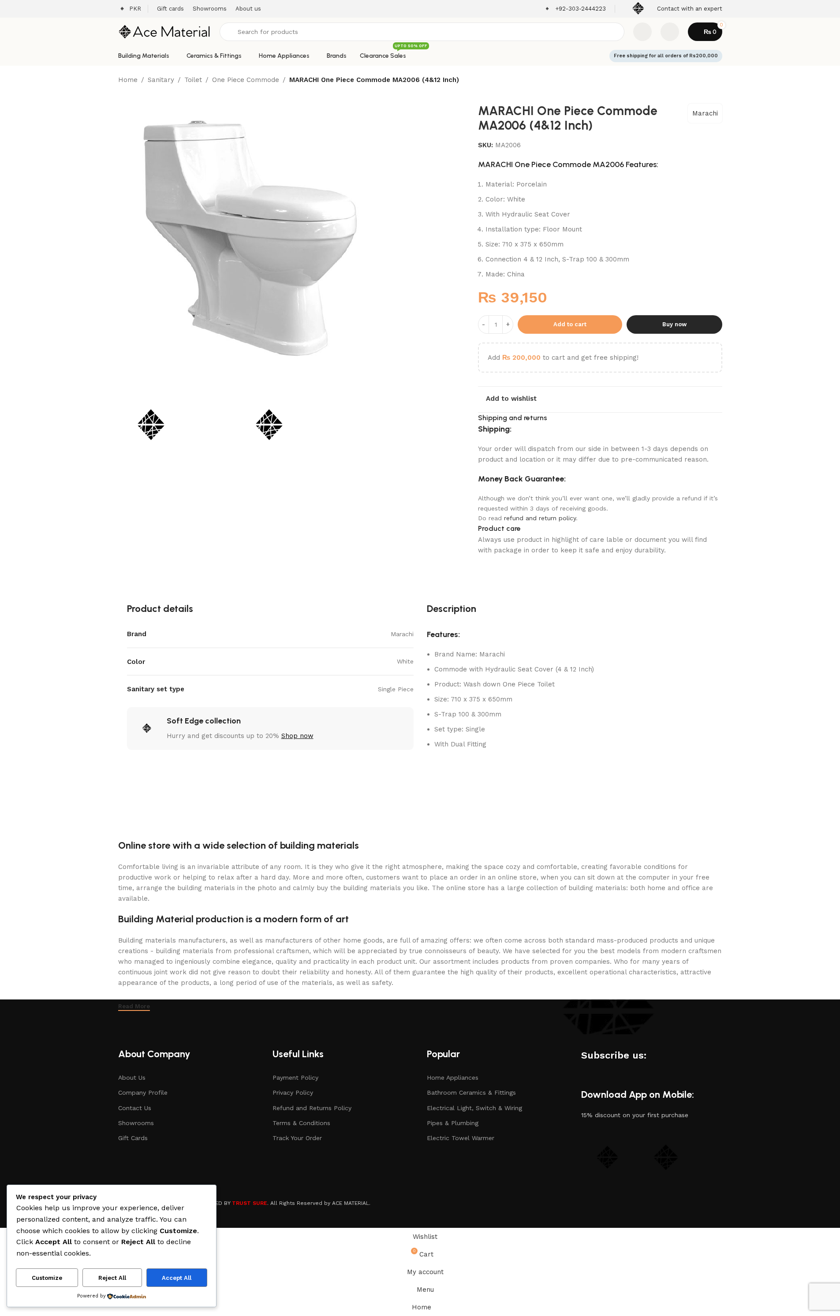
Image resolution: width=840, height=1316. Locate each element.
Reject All (112, 1278)
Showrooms (136, 1122)
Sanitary (161, 80)
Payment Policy (295, 1077)
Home (128, 80)
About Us (132, 1077)
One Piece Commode (245, 80)
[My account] (669, 32)
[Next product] (717, 80)
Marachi (705, 113)
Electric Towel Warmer (460, 1137)
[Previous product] (696, 80)
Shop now (297, 736)
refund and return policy (540, 518)
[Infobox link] (575, 9)
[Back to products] (706, 80)
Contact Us (134, 1107)
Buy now (674, 324)
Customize (47, 1278)
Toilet (193, 80)
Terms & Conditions (301, 1122)
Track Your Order (297, 1137)
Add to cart (569, 324)
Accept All (176, 1278)
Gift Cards (133, 1137)
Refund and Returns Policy (312, 1107)
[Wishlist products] (642, 32)
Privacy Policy (293, 1092)
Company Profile (143, 1092)
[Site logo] (164, 31)
